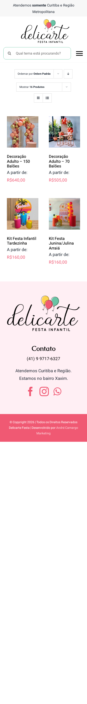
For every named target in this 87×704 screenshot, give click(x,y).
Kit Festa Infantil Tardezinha (21, 241)
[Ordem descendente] (68, 73)
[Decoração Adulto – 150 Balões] (22, 132)
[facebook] (30, 391)
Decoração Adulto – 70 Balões (59, 161)
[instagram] (44, 391)
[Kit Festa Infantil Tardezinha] (22, 214)
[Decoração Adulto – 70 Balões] (64, 132)
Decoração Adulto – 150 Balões (18, 161)
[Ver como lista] (47, 98)
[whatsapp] (57, 391)
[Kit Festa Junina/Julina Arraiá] (64, 214)
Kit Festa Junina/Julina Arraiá (61, 243)
